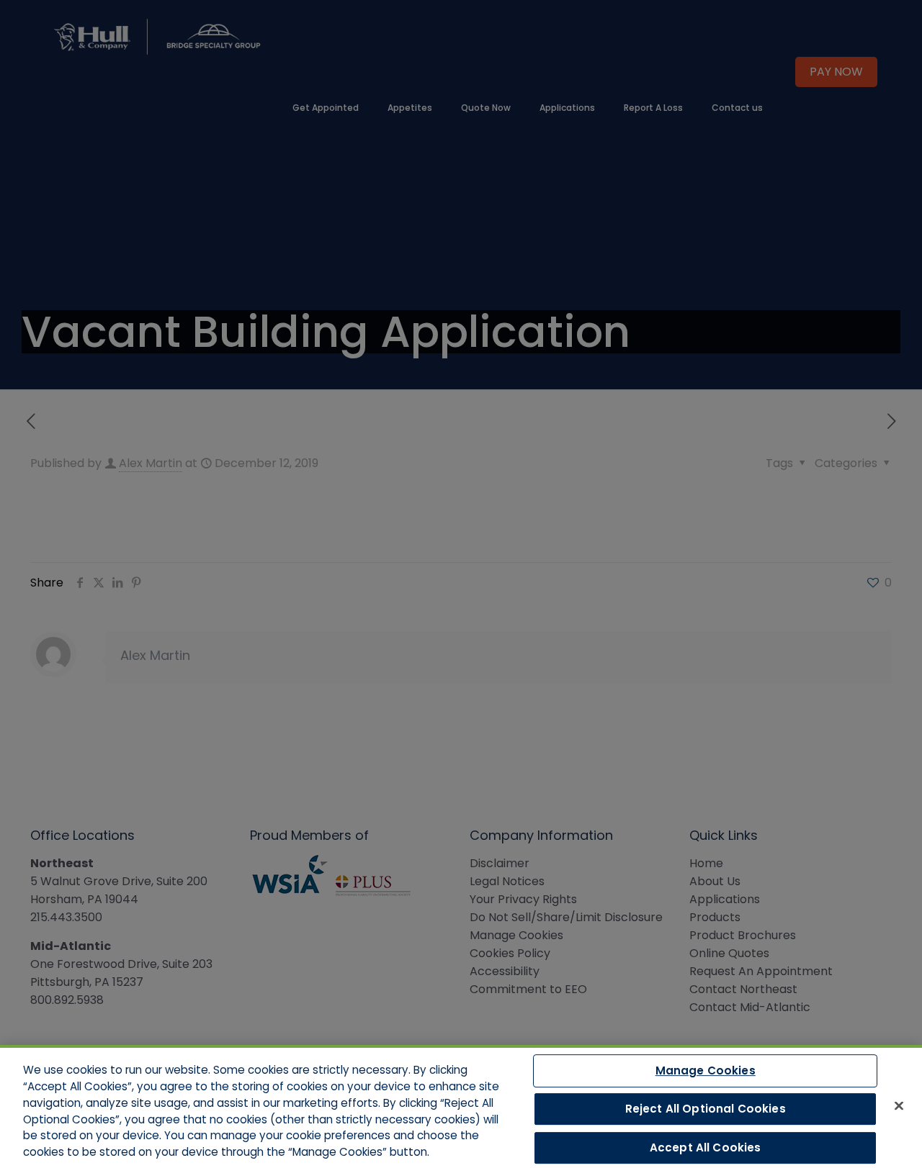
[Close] (899, 1105)
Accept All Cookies (705, 1147)
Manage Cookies (705, 1070)
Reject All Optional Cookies (705, 1108)
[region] (461, 1106)
